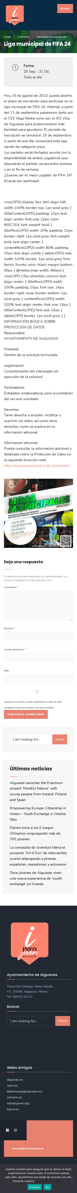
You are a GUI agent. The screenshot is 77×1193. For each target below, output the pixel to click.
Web (6, 670)
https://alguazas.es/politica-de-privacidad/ (36, 465)
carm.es (12, 1085)
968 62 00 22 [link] (22, 997)
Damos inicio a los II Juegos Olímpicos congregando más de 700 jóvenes (35, 833)
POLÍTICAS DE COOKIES (49, 1181)
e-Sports (24, 37)
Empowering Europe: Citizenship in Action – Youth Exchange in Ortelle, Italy (38, 814)
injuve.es (13, 1109)
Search (59, 739)
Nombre (9, 628)
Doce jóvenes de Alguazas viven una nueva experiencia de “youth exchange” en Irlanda (36, 878)
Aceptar (35, 1187)
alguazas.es (15, 1079)
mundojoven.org (18, 1103)
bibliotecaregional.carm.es (24, 1091)
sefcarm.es (14, 1097)
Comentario (11, 587)
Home (7, 37)
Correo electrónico (15, 649)
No (47, 1187)
